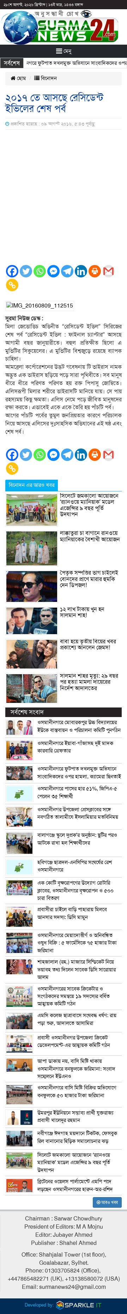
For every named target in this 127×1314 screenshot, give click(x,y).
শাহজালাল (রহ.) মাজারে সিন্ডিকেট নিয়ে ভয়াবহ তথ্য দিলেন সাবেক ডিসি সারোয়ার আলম (76, 969)
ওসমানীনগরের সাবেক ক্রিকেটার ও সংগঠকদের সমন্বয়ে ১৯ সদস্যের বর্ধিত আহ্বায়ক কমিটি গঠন (73, 996)
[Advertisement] (63, 197)
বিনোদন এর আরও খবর (31, 485)
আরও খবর (109, 1202)
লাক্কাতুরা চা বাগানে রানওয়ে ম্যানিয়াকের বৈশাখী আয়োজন (90, 536)
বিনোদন (48, 78)
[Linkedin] (81, 271)
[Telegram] (67, 271)
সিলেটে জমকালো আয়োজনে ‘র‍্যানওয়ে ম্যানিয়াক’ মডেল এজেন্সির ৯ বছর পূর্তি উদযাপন (89, 505)
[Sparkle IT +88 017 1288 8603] (79, 1305)
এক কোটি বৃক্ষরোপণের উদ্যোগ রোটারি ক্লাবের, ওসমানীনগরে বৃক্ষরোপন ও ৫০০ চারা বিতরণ (75, 890)
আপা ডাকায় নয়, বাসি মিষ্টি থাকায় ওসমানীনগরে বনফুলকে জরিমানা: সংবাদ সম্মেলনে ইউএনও (76, 1068)
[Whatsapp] (40, 271)
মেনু (66, 51)
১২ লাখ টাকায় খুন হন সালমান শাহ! (82, 612)
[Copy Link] (12, 285)
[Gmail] (108, 271)
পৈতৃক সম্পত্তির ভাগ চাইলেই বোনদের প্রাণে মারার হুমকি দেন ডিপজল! (89, 579)
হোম (21, 78)
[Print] (95, 271)
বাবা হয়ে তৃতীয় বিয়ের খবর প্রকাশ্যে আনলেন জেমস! (88, 645)
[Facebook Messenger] (53, 271)
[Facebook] (12, 271)
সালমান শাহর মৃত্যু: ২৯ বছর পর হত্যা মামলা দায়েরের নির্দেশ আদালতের (89, 682)
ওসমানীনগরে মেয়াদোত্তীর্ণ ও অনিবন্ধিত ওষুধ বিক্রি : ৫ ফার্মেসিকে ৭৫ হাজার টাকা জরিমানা (77, 943)
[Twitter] (26, 271)
